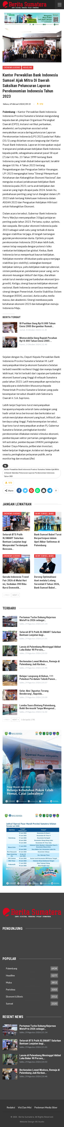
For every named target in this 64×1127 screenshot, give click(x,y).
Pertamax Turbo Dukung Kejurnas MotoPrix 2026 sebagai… (37, 619)
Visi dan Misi (24, 1107)
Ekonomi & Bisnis (12, 67)
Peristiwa (10, 989)
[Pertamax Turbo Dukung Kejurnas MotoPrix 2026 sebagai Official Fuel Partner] (10, 621)
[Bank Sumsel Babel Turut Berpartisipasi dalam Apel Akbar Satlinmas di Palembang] (48, 521)
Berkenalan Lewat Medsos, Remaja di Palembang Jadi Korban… (39, 663)
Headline (27, 67)
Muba (9, 982)
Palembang (11, 968)
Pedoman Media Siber (45, 1107)
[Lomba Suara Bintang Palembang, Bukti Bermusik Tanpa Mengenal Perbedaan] (10, 709)
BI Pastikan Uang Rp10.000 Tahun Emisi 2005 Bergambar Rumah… (37, 325)
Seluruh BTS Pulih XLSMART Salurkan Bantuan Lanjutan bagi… (40, 634)
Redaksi (11, 1107)
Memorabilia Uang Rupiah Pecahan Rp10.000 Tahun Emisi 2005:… (38, 339)
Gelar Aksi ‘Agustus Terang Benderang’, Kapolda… (33, 692)
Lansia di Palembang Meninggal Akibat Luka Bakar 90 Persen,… (40, 648)
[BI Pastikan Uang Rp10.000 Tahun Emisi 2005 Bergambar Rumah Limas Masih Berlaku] (10, 327)
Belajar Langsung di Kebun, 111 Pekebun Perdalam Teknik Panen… (38, 678)
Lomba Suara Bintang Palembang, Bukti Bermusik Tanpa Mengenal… (37, 707)
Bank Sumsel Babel (44, 513)
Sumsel (9, 1003)
